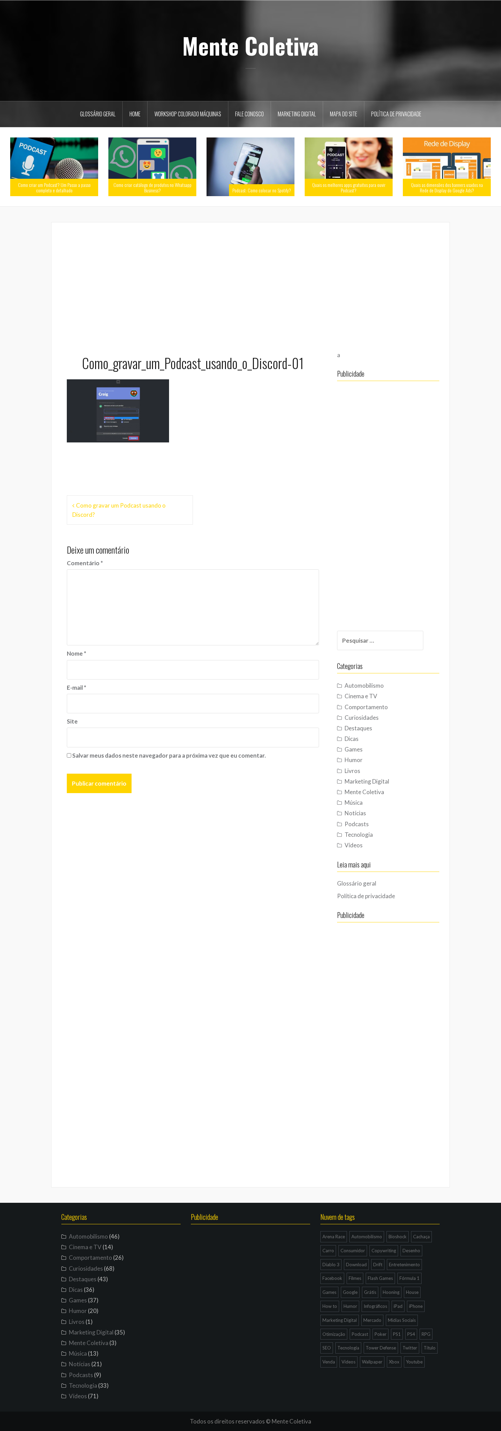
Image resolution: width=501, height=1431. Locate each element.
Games (354, 749)
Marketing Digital (297, 114)
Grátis (370, 1292)
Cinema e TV (361, 696)
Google (350, 1292)
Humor (354, 759)
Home (135, 114)
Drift (377, 1264)
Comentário (85, 563)
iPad (398, 1306)
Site (72, 721)
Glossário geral (98, 114)
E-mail (76, 687)
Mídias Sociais (402, 1320)
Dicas (352, 738)
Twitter (410, 1347)
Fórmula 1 (409, 1278)
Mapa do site (343, 114)
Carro (328, 1250)
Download (356, 1264)
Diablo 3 (330, 1264)
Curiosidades (362, 717)
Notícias (355, 813)
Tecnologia (359, 834)
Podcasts (357, 824)
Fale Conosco (249, 114)
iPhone (416, 1306)
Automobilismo (364, 685)
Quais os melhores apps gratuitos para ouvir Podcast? (348, 187)
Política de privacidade (396, 114)
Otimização (333, 1334)
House (412, 1292)
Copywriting (383, 1250)
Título (430, 1347)
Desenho (411, 1250)
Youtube (414, 1361)
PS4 (411, 1334)
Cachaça (421, 1236)
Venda (328, 1361)
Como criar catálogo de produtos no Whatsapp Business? (152, 187)
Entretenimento (404, 1264)
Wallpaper (372, 1361)
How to (329, 1306)
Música (354, 802)
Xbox (394, 1361)
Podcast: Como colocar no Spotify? (261, 190)
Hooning (391, 1292)
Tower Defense (381, 1347)
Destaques (358, 728)
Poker (380, 1334)
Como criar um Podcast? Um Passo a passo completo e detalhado (54, 187)
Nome (76, 653)
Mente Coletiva (250, 45)
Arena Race (333, 1236)
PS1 (397, 1334)
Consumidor (352, 1250)
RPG (426, 1334)
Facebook (332, 1278)
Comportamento (366, 707)
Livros (352, 770)
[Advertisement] (250, 285)
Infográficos (375, 1306)
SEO (326, 1347)
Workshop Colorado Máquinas (187, 114)
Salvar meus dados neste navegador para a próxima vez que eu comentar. (169, 755)
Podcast (360, 1334)
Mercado (372, 1320)
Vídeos (354, 845)
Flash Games (380, 1278)
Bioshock (398, 1236)
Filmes (355, 1278)
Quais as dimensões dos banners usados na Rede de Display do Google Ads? (447, 187)
